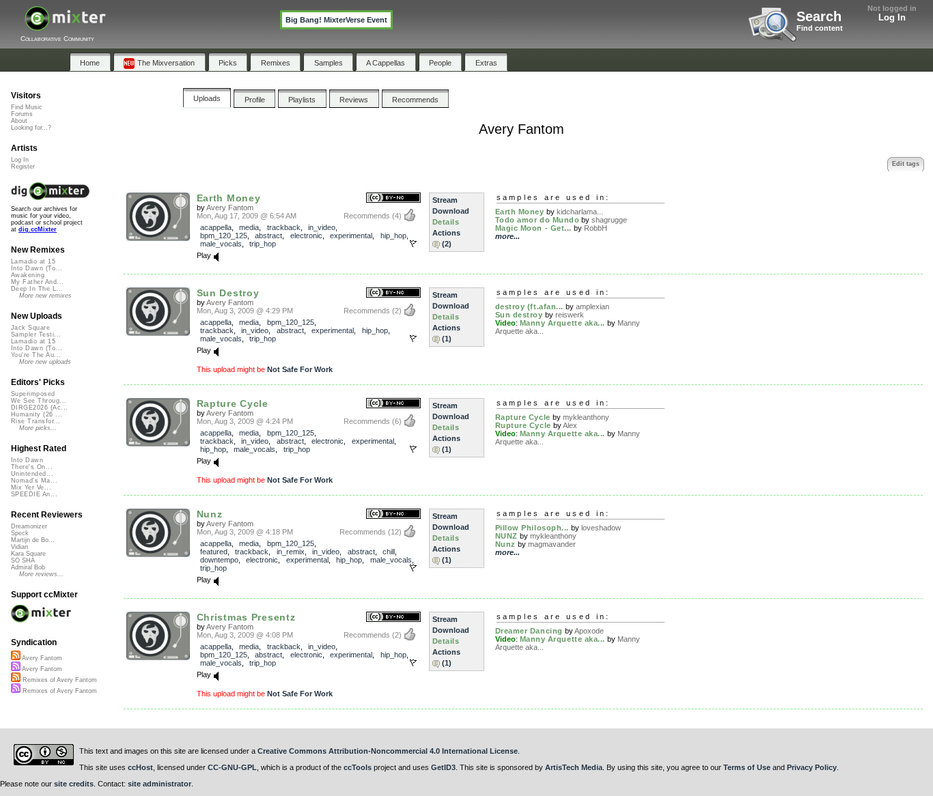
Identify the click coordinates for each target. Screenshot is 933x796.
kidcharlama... (580, 212)
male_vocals (221, 244)
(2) (446, 244)
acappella (216, 227)
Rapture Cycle (232, 403)
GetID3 (443, 767)
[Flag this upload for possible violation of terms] (413, 244)
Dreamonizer (29, 526)
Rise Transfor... (35, 421)
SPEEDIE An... (34, 494)
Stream (445, 200)
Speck (20, 533)
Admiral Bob (28, 567)
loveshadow (601, 528)
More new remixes (45, 295)
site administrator (159, 784)
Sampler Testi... (36, 334)
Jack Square (30, 327)
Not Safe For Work (300, 369)
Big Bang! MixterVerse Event (336, 20)
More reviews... (41, 574)
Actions (446, 233)
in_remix (291, 552)
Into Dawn (27, 460)
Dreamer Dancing (529, 631)
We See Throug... (38, 400)
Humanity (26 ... (36, 414)
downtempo (219, 560)
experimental (351, 235)
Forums (22, 114)
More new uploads (45, 361)
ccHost (140, 767)
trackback (284, 227)
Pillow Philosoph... (532, 528)
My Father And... (37, 282)
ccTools (358, 767)
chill (388, 552)
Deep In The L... (37, 288)
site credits (74, 784)
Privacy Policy (812, 767)
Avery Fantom (229, 207)
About (19, 120)
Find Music (26, 107)
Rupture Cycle (523, 425)
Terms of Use (746, 767)
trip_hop (262, 244)
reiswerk (569, 315)
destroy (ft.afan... (529, 306)
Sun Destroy (228, 292)
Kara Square (28, 553)
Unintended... (32, 473)
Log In (892, 17)
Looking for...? (31, 127)
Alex (570, 425)
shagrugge (609, 220)
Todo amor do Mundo (537, 220)
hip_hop (393, 235)
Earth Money (229, 198)
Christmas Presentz (246, 617)
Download (450, 211)
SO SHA (23, 560)
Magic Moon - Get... (533, 228)
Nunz (210, 514)
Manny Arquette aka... (563, 323)
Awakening (27, 275)
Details (446, 222)
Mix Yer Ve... (31, 487)
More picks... (38, 428)
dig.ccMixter (37, 229)
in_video (321, 227)
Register (23, 166)
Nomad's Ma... (34, 480)
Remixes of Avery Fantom (58, 680)
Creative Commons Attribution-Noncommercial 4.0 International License (387, 751)
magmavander (552, 544)
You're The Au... (36, 355)
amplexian (592, 306)
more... (507, 236)
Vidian (19, 546)
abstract (268, 235)
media (249, 227)
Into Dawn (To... (36, 268)
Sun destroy (519, 315)
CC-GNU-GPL (232, 767)
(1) (446, 339)
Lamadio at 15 (33, 261)
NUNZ (506, 536)
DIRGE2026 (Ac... (39, 407)
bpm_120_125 (223, 235)
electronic (306, 235)
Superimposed (33, 393)
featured (213, 552)
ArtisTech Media (573, 767)
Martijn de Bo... (33, 540)
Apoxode (589, 631)
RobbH (595, 228)
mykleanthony (586, 417)
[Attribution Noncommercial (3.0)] (393, 198)
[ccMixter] (65, 25)
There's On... (32, 467)
